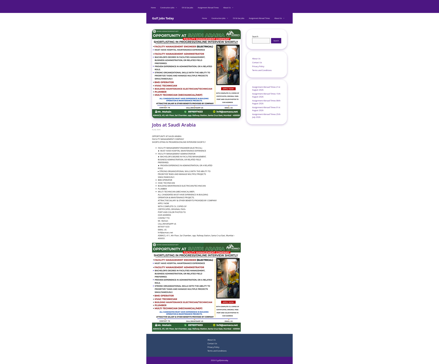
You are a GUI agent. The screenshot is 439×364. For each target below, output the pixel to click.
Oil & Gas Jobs (187, 7)
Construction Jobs (167, 7)
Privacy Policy (258, 66)
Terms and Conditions (262, 70)
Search (255, 36)
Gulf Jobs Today (163, 18)
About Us (227, 7)
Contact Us (257, 62)
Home (153, 7)
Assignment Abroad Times (208, 7)
